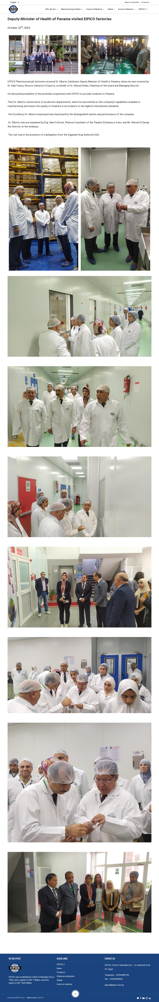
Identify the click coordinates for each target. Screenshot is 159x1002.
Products (61, 972)
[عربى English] (14, 2)
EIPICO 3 (142, 9)
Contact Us (145, 2)
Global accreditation (65, 976)
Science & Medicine (94, 9)
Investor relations (64, 984)
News (59, 968)
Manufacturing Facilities (71, 9)
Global (110, 9)
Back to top (75, 994)
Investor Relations (125, 9)
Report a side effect (132, 2)
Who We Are (50, 9)
